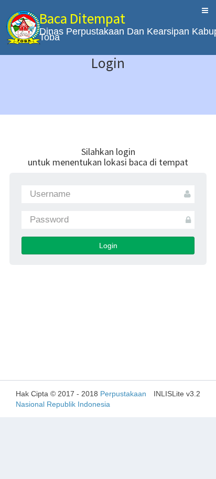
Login (108, 245)
